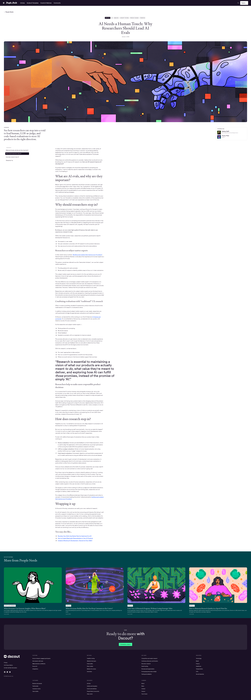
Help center (90, 694)
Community (57, 3)
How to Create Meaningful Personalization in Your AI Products (75, 538)
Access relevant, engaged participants (41, 658)
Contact (143, 688)
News (142, 686)
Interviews (89, 671)
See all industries (200, 674)
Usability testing (91, 658)
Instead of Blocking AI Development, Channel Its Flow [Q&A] (75, 540)
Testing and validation (146, 674)
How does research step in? (12, 157)
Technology (198, 658)
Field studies (90, 663)
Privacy (5, 662)
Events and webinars (92, 688)
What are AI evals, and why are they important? (17, 150)
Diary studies (90, 666)
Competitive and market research (149, 658)
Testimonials (35, 686)
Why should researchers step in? (13, 153)
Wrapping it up (9, 160)
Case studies (35, 691)
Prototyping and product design (148, 671)
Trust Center (144, 694)
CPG (197, 671)
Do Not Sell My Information (10, 667)
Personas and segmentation (147, 669)
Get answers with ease (37, 661)
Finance (198, 663)
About (142, 683)
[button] (238, 3)
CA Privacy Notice (8, 665)
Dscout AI (34, 666)
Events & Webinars (46, 3)
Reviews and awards (37, 683)
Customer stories (36, 688)
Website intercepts (91, 661)
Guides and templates (92, 686)
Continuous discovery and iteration (149, 661)
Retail (197, 661)
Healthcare (198, 666)
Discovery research (146, 663)
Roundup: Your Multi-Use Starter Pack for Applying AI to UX (74, 536)
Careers (143, 691)
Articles (22, 3)
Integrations (35, 669)
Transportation (199, 669)
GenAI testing (144, 666)
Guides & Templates (32, 3)
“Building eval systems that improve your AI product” (87, 254)
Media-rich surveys (91, 669)
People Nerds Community (93, 691)
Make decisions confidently (38, 663)
